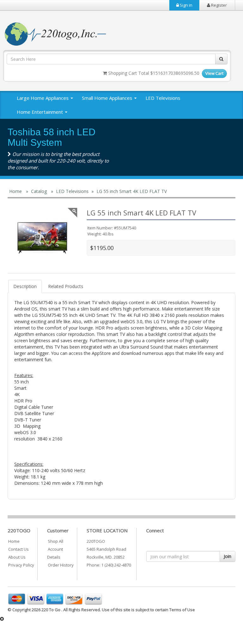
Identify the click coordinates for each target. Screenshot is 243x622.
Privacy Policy (21, 565)
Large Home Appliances (43, 98)
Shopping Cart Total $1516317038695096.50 (153, 73)
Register (218, 5)
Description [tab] (25, 286)
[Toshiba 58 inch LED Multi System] (42, 237)
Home (14, 541)
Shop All (55, 541)
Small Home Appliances (108, 98)
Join (227, 556)
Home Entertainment (40, 112)
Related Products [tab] (65, 286)
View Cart (214, 73)
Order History (61, 565)
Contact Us (18, 549)
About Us (17, 557)
